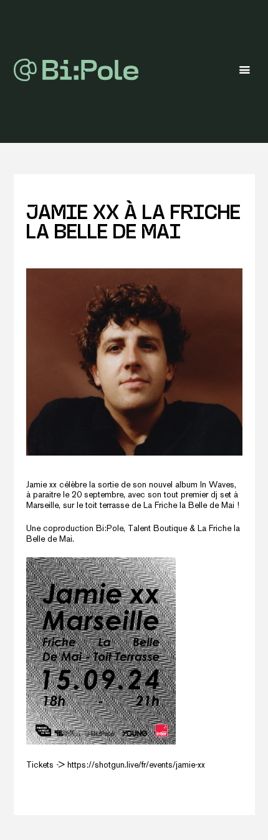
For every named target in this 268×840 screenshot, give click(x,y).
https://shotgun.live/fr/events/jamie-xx (136, 765)
